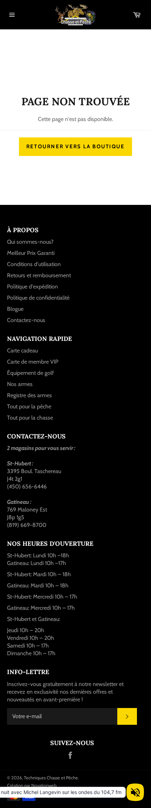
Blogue (15, 309)
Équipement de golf (30, 373)
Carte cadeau (22, 350)
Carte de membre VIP (32, 361)
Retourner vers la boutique (75, 146)
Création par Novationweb (32, 785)
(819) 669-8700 (26, 525)
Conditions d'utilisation (34, 264)
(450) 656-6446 (27, 486)
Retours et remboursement (39, 275)
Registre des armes (29, 395)
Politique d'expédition (32, 286)
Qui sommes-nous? (30, 241)
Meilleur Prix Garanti (30, 253)
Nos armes (20, 384)
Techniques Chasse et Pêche (51, 777)
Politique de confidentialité (38, 297)
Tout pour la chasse (30, 417)
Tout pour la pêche (29, 406)
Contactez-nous (26, 320)
